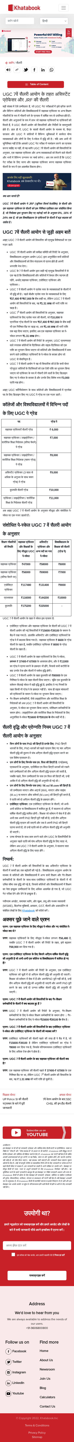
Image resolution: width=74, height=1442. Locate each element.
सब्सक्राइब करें (37, 1275)
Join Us (45, 1379)
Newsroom (47, 1369)
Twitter (16, 1362)
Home (44, 1351)
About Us (46, 1360)
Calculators (47, 1397)
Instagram (18, 1372)
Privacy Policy (37, 1433)
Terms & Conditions (37, 1425)
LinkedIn (17, 1383)
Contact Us (47, 1406)
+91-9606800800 (37, 1328)
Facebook (18, 1351)
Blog (43, 1388)
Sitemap (37, 1437)
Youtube (17, 1393)
